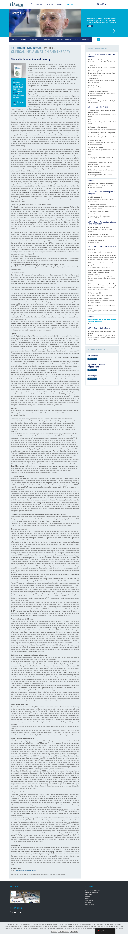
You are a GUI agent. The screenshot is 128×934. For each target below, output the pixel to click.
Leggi (89, 26)
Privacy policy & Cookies (92, 891)
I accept (53, 931)
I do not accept (63, 931)
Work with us (89, 900)
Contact (39, 4)
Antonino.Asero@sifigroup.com (26, 870)
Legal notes (88, 895)
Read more (74, 931)
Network (87, 896)
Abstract (91, 359)
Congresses (46, 39)
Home (12, 48)
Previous (14, 31)
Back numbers (89, 904)
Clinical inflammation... (34, 48)
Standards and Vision (91, 893)
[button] (98, 39)
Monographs (21, 48)
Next (114, 31)
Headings (34, 39)
